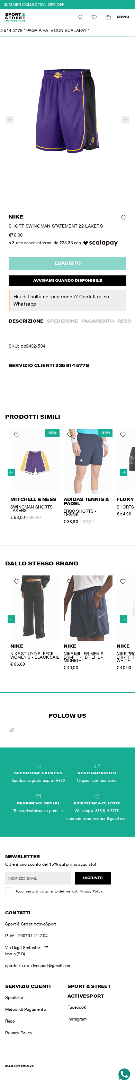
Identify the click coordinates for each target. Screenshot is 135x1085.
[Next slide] (125, 119)
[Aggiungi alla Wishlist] (123, 218)
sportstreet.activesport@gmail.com (38, 965)
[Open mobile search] (80, 17)
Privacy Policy (91, 891)
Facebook (77, 1007)
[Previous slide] (9, 119)
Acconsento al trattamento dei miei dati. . (59, 891)
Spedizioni (15, 997)
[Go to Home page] (15, 17)
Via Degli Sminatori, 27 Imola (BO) (27, 950)
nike (16, 217)
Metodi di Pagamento (25, 1009)
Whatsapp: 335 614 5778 (97, 811)
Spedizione (62, 321)
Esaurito (68, 264)
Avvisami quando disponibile (67, 281)
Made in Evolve (19, 1066)
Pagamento (97, 321)
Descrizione (26, 321)
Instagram (77, 1019)
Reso (124, 321)
